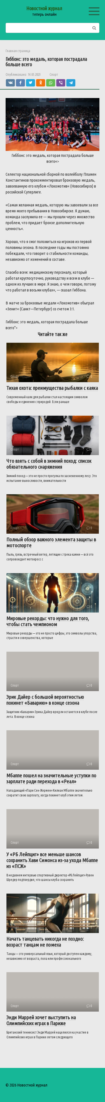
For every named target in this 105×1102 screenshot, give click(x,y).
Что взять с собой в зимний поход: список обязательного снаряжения (49, 464)
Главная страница (18, 51)
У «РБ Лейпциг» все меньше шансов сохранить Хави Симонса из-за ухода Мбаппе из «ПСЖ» (52, 860)
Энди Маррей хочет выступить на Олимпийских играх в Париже (41, 1020)
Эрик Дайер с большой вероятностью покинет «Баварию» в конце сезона (45, 700)
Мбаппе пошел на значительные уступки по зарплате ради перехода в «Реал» (51, 778)
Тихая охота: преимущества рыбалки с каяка (52, 388)
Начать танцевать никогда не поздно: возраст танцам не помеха (45, 942)
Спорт (54, 74)
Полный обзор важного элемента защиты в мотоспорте (51, 542)
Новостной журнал (44, 8)
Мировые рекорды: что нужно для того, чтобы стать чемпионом (47, 621)
